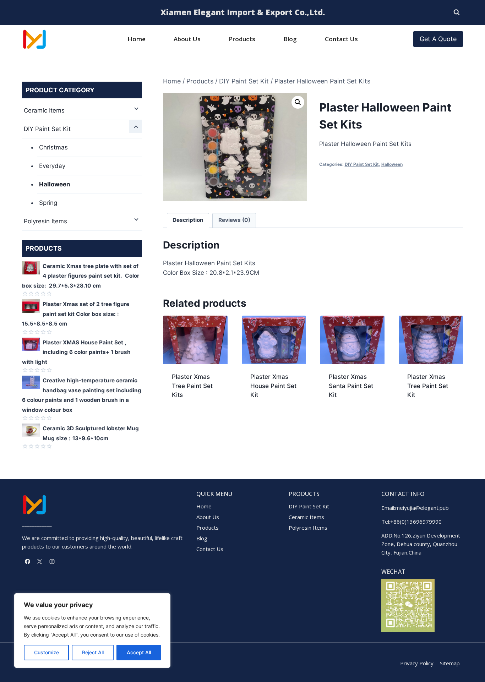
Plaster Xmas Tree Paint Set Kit (427, 385)
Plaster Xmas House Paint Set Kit (273, 385)
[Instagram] (52, 561)
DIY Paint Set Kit (362, 164)
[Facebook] (27, 561)
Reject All (93, 652)
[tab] (188, 220)
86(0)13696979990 (417, 521)
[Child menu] (135, 108)
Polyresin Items (45, 221)
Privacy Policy (417, 663)
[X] (39, 561)
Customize (46, 652)
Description (188, 220)
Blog (290, 39)
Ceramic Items (44, 110)
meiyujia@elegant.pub (422, 507)
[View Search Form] (456, 12)
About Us (187, 39)
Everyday (52, 165)
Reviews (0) (234, 220)
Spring (48, 202)
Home (136, 39)
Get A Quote (438, 39)
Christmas (53, 147)
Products (242, 39)
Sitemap (450, 663)
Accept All (139, 652)
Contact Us (341, 39)
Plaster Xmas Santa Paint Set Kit (351, 385)
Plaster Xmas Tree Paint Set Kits (192, 385)
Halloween (392, 164)
